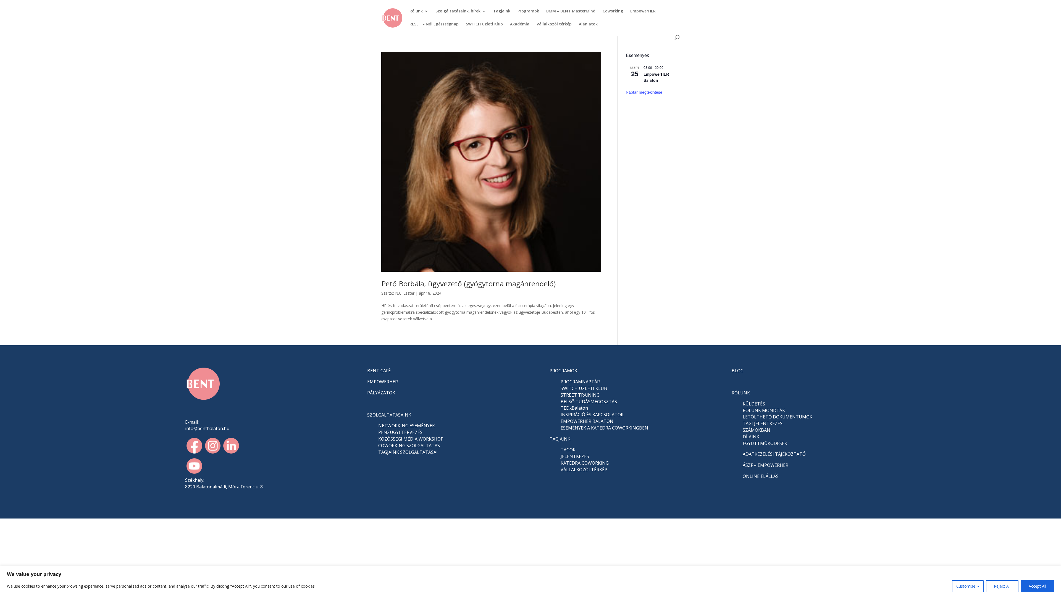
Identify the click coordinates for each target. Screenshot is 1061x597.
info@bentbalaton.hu (207, 428)
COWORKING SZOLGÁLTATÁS (409, 445)
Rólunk (416, 11)
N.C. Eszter (404, 293)
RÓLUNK (741, 393)
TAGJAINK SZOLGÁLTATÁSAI (408, 452)
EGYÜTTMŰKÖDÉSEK (765, 443)
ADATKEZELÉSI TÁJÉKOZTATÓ (774, 454)
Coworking (613, 11)
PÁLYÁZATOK (381, 393)
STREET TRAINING (580, 395)
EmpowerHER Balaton (656, 77)
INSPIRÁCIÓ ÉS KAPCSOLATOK (592, 415)
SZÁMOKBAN (756, 430)
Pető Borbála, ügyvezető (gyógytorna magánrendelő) (468, 284)
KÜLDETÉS (754, 404)
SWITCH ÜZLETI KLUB (584, 388)
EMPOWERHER (382, 382)
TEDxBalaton (574, 408)
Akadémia (519, 24)
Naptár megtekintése (644, 92)
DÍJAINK (751, 437)
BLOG (738, 371)
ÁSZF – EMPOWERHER (765, 465)
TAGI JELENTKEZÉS (762, 423)
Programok (528, 11)
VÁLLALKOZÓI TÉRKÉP (584, 470)
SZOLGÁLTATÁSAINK (389, 415)
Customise (965, 586)
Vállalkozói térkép (554, 24)
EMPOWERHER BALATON (587, 421)
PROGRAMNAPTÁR (580, 382)
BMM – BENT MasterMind (570, 11)
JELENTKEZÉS (575, 456)
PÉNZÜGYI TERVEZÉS (400, 432)
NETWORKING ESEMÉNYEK (406, 426)
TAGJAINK (560, 439)
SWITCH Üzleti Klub (484, 24)
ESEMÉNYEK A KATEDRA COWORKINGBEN (604, 428)
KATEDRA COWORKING (585, 463)
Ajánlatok (588, 24)
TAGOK (568, 450)
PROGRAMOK (563, 371)
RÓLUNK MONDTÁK (764, 410)
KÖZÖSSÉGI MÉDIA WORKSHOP (410, 439)
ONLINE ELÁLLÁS (761, 476)
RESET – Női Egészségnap (434, 24)
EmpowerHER (643, 11)
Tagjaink (501, 11)
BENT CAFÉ (379, 371)
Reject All (1002, 586)
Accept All (1037, 586)
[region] (530, 581)
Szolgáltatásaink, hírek (457, 11)
